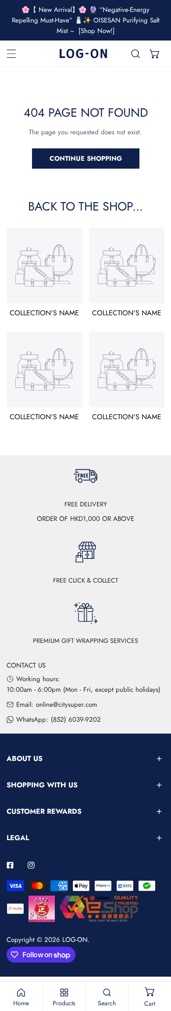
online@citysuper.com (66, 704)
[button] (154, 53)
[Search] (135, 53)
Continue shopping (86, 158)
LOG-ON (75, 940)
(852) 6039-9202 (76, 719)
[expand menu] (11, 53)
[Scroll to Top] (155, 964)
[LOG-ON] (83, 53)
